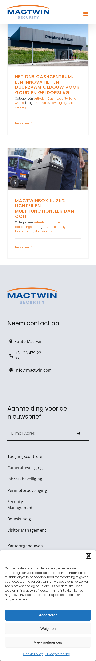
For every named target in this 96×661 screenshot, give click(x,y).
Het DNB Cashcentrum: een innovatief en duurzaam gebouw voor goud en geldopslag (48, 45)
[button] (88, 555)
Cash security (58, 98)
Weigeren (48, 629)
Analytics (42, 103)
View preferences (48, 642)
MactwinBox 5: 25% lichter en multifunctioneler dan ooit (48, 169)
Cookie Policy (33, 654)
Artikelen (40, 98)
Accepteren (48, 615)
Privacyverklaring (57, 654)
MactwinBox (43, 231)
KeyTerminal (24, 231)
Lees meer (22, 123)
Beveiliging (58, 103)
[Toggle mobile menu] (86, 13)
